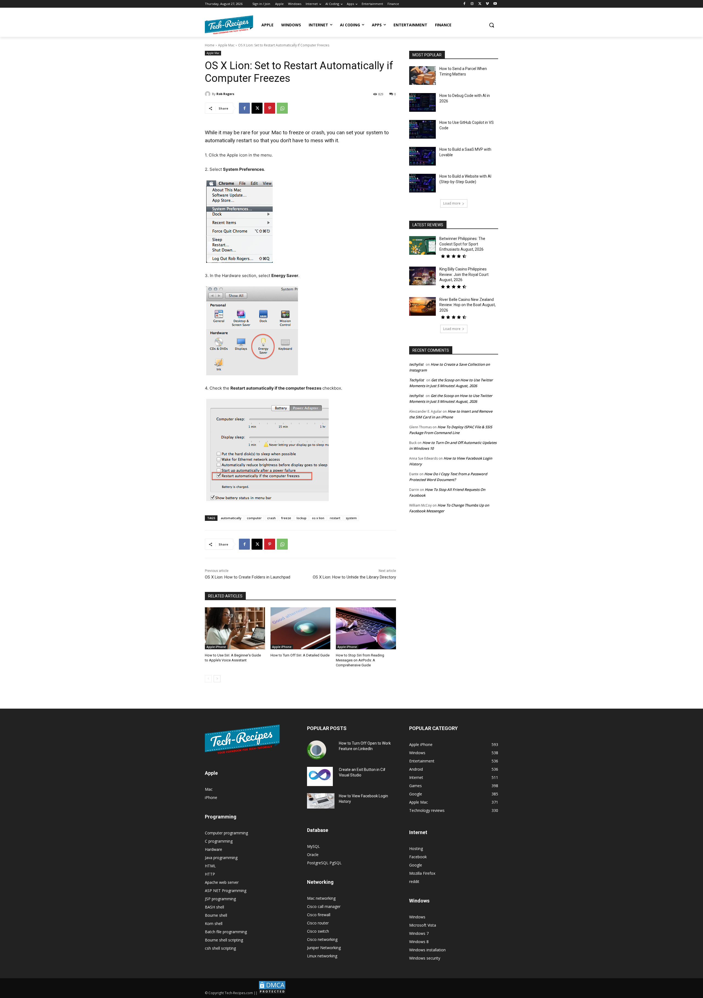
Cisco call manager (324, 906)
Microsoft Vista (422, 925)
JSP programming (220, 898)
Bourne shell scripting (224, 940)
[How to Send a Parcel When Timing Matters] (422, 75)
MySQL (313, 846)
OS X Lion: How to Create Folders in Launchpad (247, 577)
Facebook (418, 856)
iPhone (211, 797)
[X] (480, 4)
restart (335, 518)
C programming (219, 841)
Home (209, 45)
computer (254, 518)
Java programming (221, 857)
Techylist (416, 380)
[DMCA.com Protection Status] (272, 993)
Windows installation (427, 949)
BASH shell (214, 907)
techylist (416, 364)
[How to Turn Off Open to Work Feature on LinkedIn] (316, 750)
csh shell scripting (220, 948)
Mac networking (321, 898)
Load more (452, 203)
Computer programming (226, 832)
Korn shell (213, 923)
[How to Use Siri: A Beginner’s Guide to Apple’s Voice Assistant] (235, 628)
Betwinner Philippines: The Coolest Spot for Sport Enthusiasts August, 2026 (462, 243)
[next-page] (217, 678)
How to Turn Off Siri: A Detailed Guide (300, 655)
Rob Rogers (225, 94)
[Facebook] (464, 4)
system (351, 518)
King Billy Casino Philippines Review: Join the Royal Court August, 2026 (464, 274)
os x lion (318, 518)
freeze (286, 518)
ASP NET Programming (225, 890)
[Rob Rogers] (208, 94)
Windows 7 (419, 933)
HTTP (210, 874)
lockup (301, 518)
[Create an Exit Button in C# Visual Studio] (320, 776)
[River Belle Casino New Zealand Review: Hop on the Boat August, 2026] (422, 306)
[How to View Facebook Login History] (320, 801)
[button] (491, 25)
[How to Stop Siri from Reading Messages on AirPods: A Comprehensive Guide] (366, 628)
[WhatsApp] (282, 108)
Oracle (313, 854)
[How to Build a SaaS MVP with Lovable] (422, 156)
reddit (414, 881)
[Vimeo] (487, 4)
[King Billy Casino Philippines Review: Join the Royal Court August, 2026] (422, 276)
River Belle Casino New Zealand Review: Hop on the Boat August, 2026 (467, 304)
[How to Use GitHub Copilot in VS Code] (422, 129)
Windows (417, 916)
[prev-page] (208, 678)
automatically (231, 518)
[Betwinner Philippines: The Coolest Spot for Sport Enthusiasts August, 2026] (422, 245)
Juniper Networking (324, 947)
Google (415, 865)
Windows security (424, 958)
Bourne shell (216, 915)
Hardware (213, 849)
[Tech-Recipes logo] (229, 24)
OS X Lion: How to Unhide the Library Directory (354, 577)
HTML (210, 865)
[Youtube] (495, 4)
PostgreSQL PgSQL (324, 862)
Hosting (416, 848)
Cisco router (318, 923)
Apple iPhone (216, 647)
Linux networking (322, 955)
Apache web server (222, 882)
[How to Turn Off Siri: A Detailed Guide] (300, 628)
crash (271, 518)
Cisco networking (322, 939)
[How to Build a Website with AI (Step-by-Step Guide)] (422, 183)
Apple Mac (226, 45)
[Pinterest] (269, 108)
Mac (209, 789)
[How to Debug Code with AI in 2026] (422, 102)
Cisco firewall (318, 914)
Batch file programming (226, 931)
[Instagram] (472, 4)
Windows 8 (419, 941)
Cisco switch (318, 931)
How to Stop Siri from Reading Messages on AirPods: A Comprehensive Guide (360, 660)
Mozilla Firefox (422, 873)
